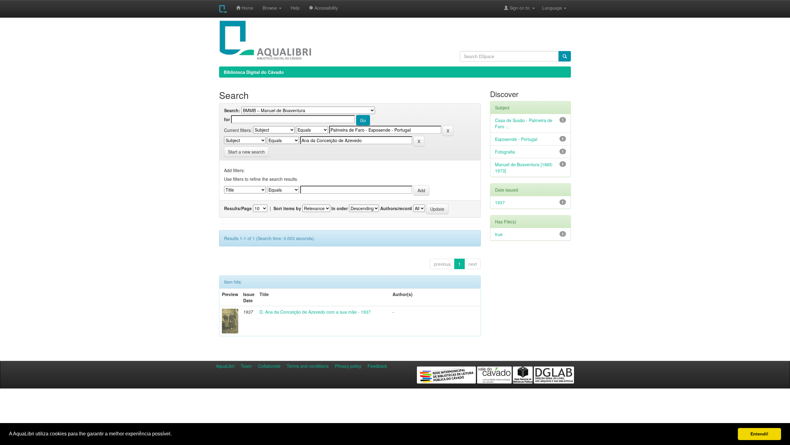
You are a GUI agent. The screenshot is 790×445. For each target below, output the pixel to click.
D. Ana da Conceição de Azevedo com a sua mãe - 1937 (315, 312)
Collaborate (269, 366)
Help (295, 8)
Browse (270, 8)
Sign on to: (520, 8)
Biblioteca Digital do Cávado (254, 72)
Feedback (377, 366)
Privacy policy (348, 366)
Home (246, 8)
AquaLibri (225, 366)
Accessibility (325, 8)
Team (246, 366)
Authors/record (396, 208)
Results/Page (238, 208)
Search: (232, 110)
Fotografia (505, 152)
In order (339, 208)
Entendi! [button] (759, 433)
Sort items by (287, 208)
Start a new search (246, 152)
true (499, 234)
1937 (500, 202)
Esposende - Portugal (516, 139)
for (227, 119)
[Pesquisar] (565, 56)
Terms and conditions (308, 366)
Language (549, 8)
